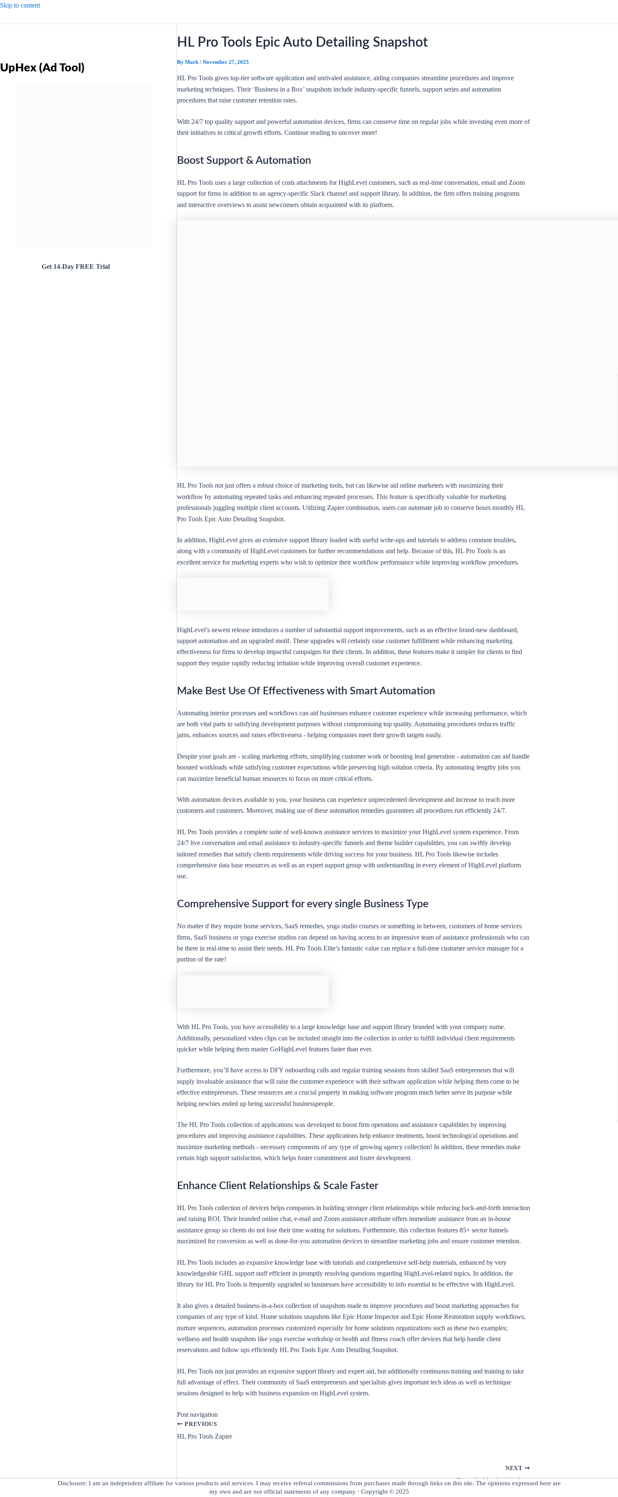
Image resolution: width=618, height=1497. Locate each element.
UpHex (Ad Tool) (42, 68)
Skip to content (20, 5)
